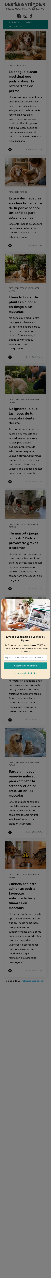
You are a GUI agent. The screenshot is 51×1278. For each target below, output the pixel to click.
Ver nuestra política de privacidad (25, 673)
